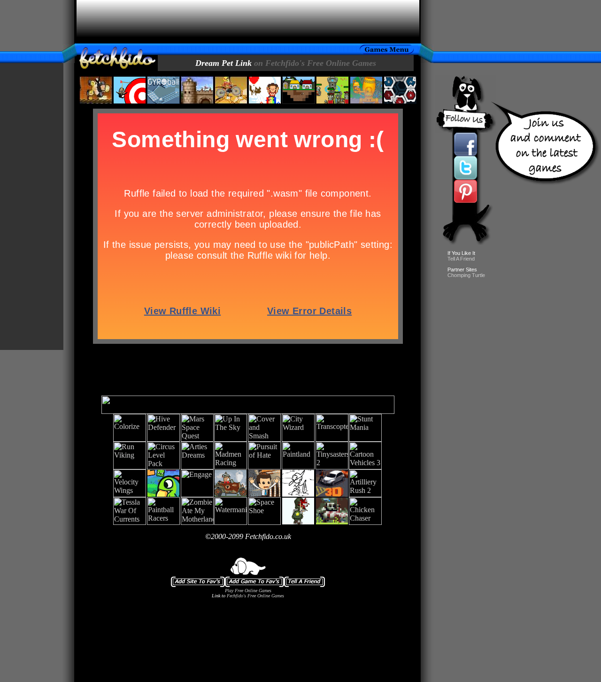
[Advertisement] (248, 21)
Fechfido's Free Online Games (255, 595)
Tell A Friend (461, 259)
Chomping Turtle (466, 275)
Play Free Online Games (248, 590)
